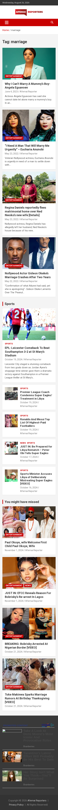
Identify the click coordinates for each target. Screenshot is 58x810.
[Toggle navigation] (6, 22)
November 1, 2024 (14, 550)
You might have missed (22, 502)
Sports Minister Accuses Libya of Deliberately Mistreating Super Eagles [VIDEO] (36, 478)
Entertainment (14, 76)
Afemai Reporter (28, 91)
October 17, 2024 (29, 457)
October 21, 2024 (13, 651)
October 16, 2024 (29, 487)
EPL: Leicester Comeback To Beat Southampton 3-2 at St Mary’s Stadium (27, 351)
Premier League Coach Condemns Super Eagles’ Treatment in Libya (36, 395)
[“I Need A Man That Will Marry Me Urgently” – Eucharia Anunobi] (29, 125)
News (23, 443)
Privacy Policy (16, 804)
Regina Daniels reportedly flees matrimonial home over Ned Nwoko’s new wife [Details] (25, 211)
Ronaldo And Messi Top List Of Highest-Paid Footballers (35, 422)
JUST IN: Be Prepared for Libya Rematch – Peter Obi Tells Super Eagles (36, 450)
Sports (10, 304)
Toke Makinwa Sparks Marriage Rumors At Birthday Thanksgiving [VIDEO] (27, 698)
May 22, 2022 (11, 281)
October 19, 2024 (13, 359)
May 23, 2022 (11, 153)
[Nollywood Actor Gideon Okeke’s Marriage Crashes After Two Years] (29, 253)
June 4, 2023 (11, 91)
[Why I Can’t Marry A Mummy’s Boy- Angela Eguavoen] (29, 64)
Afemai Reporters (37, 800)
